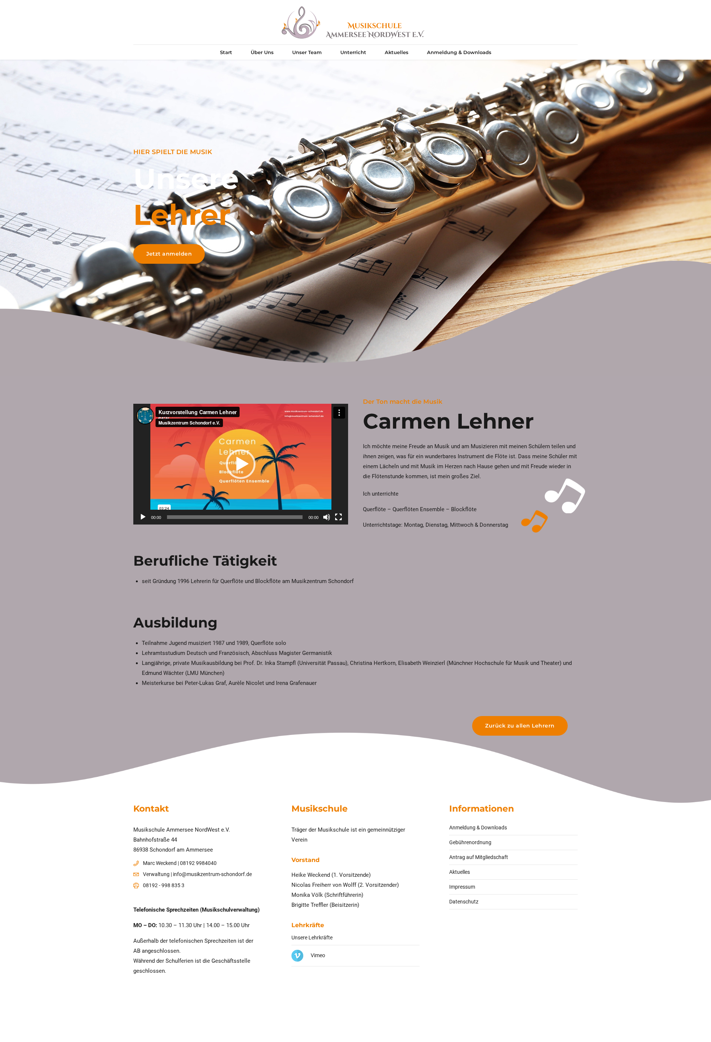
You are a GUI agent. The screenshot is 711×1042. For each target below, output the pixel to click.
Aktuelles (396, 52)
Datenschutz (463, 902)
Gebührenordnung (470, 842)
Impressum (462, 887)
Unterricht (353, 52)
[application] (240, 464)
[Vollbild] (338, 517)
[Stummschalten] (326, 517)
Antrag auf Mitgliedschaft (478, 857)
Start (226, 52)
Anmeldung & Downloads (459, 52)
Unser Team (307, 52)
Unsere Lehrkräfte (312, 938)
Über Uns (262, 52)
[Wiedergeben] (143, 517)
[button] (241, 464)
